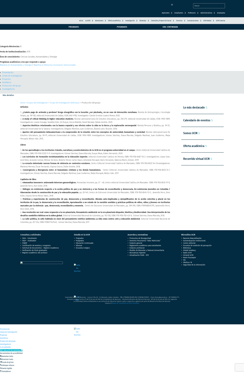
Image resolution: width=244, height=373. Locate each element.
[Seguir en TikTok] (209, 276)
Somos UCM (190, 133)
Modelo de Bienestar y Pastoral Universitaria (146, 250)
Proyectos (6, 79)
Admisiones (99, 21)
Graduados (221, 13)
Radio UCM (187, 253)
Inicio (81, 21)
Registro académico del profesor (34, 253)
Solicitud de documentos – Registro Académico (40, 248)
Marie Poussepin (189, 257)
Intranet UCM (188, 255)
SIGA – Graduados (29, 240)
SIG (184, 260)
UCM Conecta (220, 21)
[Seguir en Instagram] (193, 276)
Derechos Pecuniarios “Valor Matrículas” (145, 240)
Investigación (130, 21)
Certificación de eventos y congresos (36, 245)
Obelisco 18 (187, 262)
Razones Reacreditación (192, 238)
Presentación (7, 72)
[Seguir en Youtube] (198, 276)
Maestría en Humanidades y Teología (16, 65)
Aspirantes (166, 13)
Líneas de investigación (12, 75)
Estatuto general (135, 243)
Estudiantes (178, 13)
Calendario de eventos (196, 120)
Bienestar (143, 21)
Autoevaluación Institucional (194, 240)
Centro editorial (189, 243)
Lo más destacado (194, 107)
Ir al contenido (5, 347)
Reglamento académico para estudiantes (145, 245)
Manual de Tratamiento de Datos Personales (125, 303)
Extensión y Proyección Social (161, 21)
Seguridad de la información (194, 265)
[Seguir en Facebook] (183, 276)
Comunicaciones (193, 21)
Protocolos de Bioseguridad (140, 238)
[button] (11, 350)
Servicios (179, 21)
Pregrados (74, 27)
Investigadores (8, 89)
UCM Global (207, 21)
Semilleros (6, 82)
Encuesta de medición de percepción (197, 245)
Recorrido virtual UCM (196, 159)
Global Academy (189, 250)
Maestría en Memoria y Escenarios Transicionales (55, 65)
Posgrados (122, 27)
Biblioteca (187, 248)
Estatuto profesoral (136, 248)
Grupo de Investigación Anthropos (65, 102)
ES (172, 5)
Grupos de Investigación (37, 102)
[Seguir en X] (188, 276)
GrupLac (7, 68)
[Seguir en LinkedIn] (204, 276)
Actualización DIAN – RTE (139, 255)
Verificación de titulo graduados (34, 250)
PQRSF (24, 243)
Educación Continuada (84, 243)
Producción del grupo (11, 85)
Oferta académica (114, 21)
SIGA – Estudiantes (29, 238)
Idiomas (79, 245)
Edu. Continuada (170, 27)
